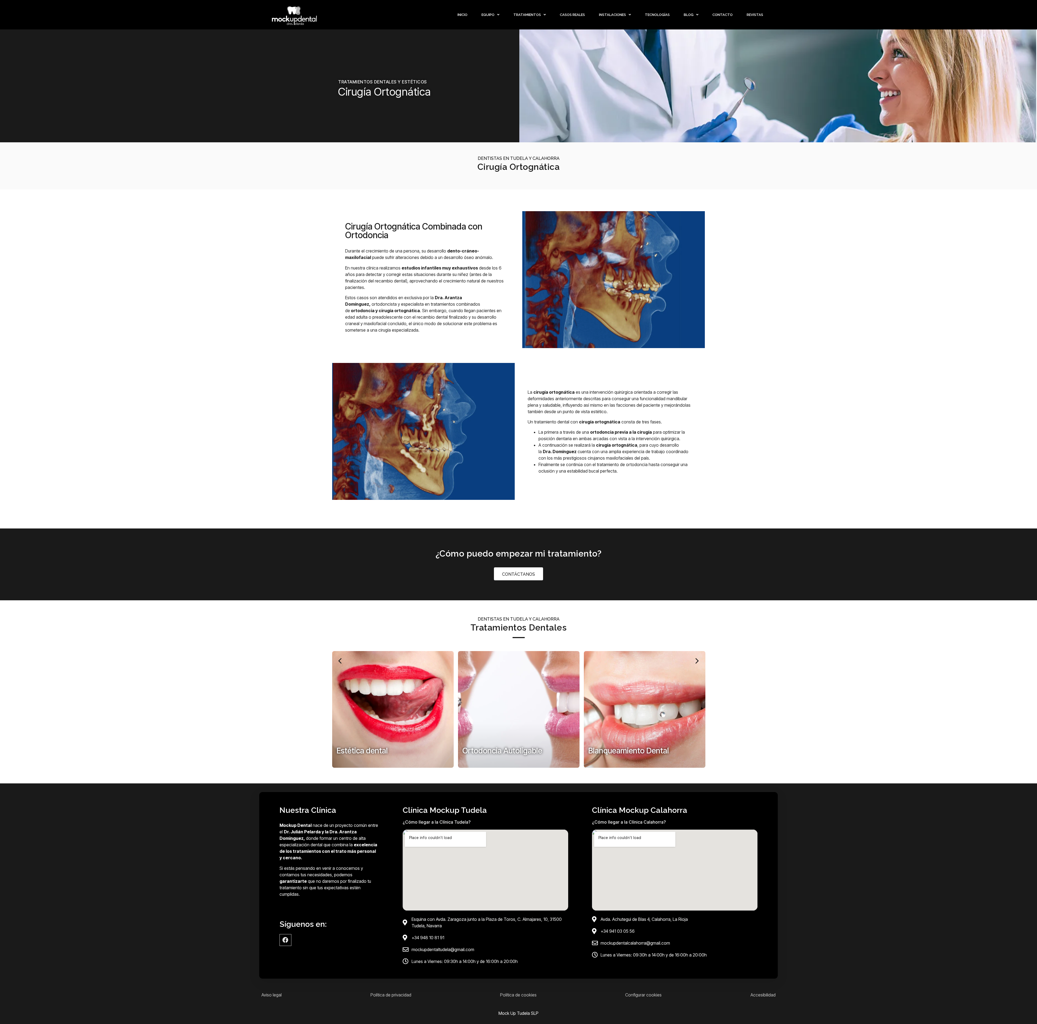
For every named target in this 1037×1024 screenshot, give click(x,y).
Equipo (488, 15)
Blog (688, 15)
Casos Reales (572, 15)
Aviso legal (271, 995)
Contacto (722, 15)
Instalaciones (612, 15)
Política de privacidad (391, 995)
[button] (340, 660)
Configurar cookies (643, 995)
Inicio (462, 15)
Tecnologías (657, 15)
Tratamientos (527, 15)
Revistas (755, 15)
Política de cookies (518, 995)
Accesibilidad (763, 995)
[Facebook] (285, 940)
